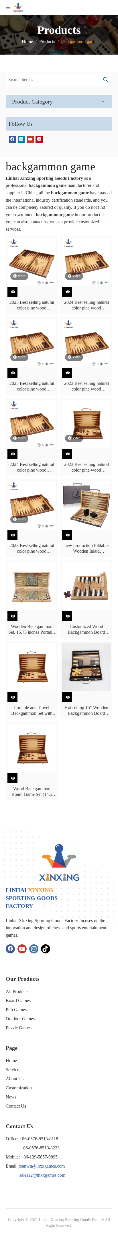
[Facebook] (12, 139)
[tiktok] (45, 948)
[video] (31, 261)
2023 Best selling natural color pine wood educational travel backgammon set (86, 386)
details (16, 290)
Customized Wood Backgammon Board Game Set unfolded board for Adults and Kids (86, 629)
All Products (17, 991)
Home (11, 1060)
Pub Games (16, 1009)
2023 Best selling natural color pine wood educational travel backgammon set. (86, 467)
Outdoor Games (20, 1018)
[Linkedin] (21, 139)
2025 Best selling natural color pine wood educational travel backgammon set (31, 305)
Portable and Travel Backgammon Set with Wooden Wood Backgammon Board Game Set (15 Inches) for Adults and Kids (31, 710)
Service (12, 1069)
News (11, 1096)
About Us (14, 1078)
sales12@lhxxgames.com (42, 1175)
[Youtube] (30, 139)
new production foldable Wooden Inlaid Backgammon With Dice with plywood (86, 548)
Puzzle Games (19, 1027)
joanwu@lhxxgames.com (42, 1166)
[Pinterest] (39, 139)
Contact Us (16, 1106)
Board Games (18, 1000)
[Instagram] (33, 948)
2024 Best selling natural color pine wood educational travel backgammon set (86, 305)
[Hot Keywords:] (105, 79)
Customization (19, 1087)
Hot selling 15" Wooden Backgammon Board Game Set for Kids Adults (86, 710)
